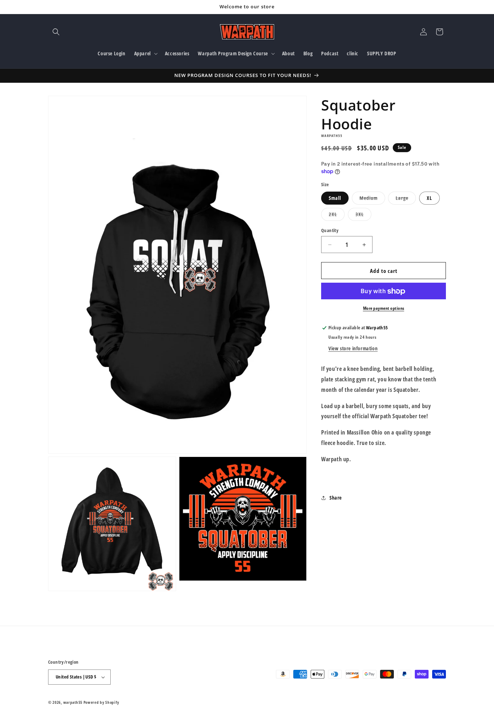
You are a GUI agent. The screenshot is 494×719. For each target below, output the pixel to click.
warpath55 (72, 702)
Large (406, 199)
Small (335, 197)
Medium (372, 199)
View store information (353, 348)
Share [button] (335, 497)
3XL (363, 215)
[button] (56, 32)
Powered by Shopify (101, 702)
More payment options (383, 308)
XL (429, 197)
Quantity (329, 230)
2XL (337, 215)
